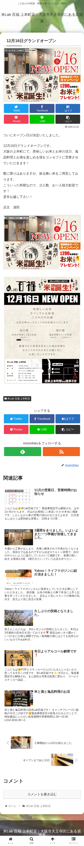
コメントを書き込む (42, 794)
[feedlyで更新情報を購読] (22, 451)
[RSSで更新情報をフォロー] (61, 451)
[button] (75, 527)
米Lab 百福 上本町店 (18, 398)
